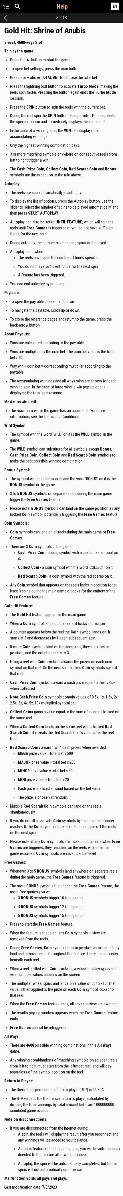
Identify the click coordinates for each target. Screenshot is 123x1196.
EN (115, 6)
